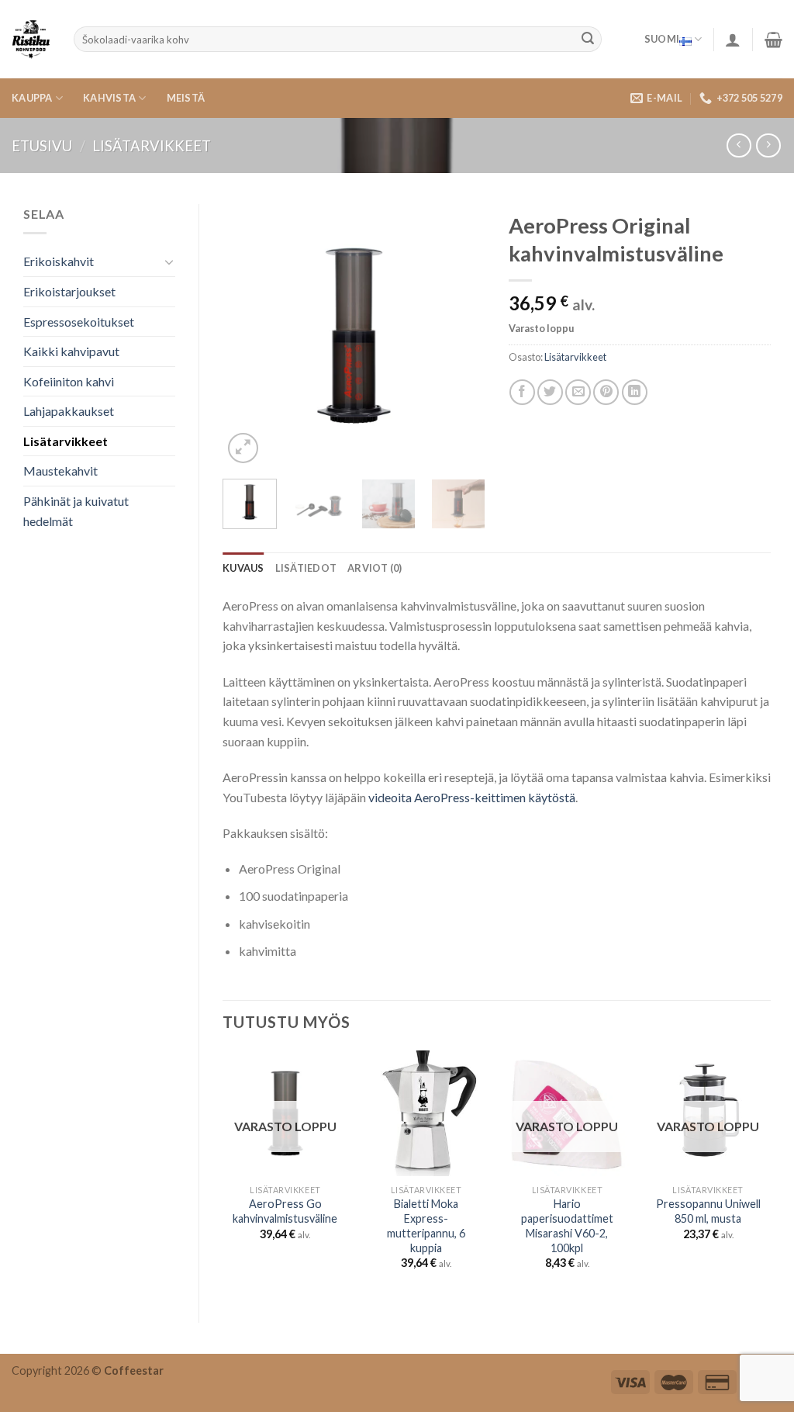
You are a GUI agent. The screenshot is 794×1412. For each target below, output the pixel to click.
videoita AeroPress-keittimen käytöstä (471, 797)
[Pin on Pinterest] (606, 392)
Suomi (661, 39)
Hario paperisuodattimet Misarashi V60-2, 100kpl (567, 1225)
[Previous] (247, 336)
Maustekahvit (60, 470)
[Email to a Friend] (578, 392)
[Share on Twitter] (550, 392)
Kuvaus (243, 568)
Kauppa (32, 98)
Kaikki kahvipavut (71, 351)
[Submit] (588, 39)
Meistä (186, 98)
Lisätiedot (306, 568)
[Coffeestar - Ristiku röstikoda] (31, 39)
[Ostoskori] (773, 39)
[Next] (461, 336)
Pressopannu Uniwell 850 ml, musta (708, 1211)
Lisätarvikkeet (151, 145)
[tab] (243, 567)
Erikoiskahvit (58, 261)
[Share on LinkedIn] (634, 392)
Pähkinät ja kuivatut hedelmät (76, 510)
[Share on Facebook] (522, 392)
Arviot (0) (374, 568)
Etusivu (42, 145)
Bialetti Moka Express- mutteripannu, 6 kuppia (426, 1225)
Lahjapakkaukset (68, 410)
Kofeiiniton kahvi (68, 381)
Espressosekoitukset (78, 321)
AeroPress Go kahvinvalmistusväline (285, 1211)
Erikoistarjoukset (69, 291)
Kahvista (109, 98)
